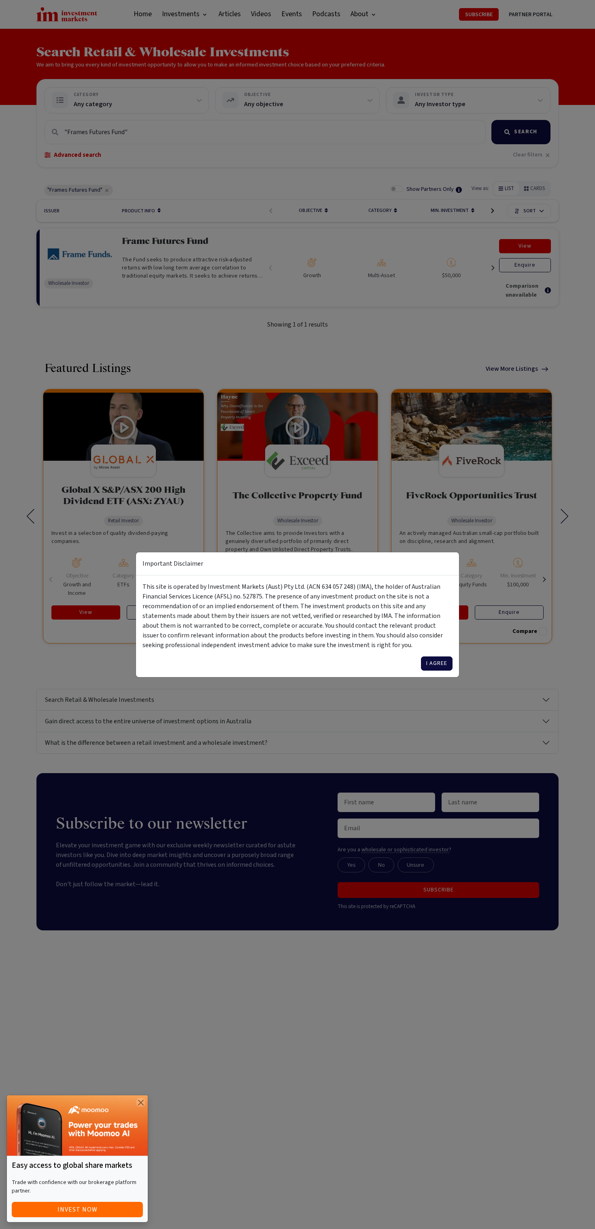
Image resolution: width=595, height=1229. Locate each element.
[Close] (140, 1102)
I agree (436, 663)
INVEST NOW (77, 1209)
